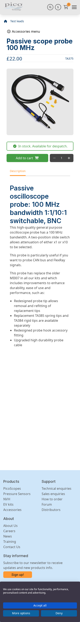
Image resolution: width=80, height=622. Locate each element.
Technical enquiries (56, 488)
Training (9, 541)
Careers (9, 531)
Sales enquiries (53, 494)
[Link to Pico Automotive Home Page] (13, 6)
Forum (47, 504)
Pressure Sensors (17, 494)
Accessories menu (25, 31)
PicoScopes (12, 488)
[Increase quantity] (69, 158)
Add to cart (24, 158)
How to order (52, 499)
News (7, 536)
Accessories (12, 509)
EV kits (8, 504)
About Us (10, 525)
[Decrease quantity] (54, 158)
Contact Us (11, 547)
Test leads (17, 21)
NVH (6, 499)
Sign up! (17, 575)
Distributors (51, 509)
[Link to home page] (5, 21)
